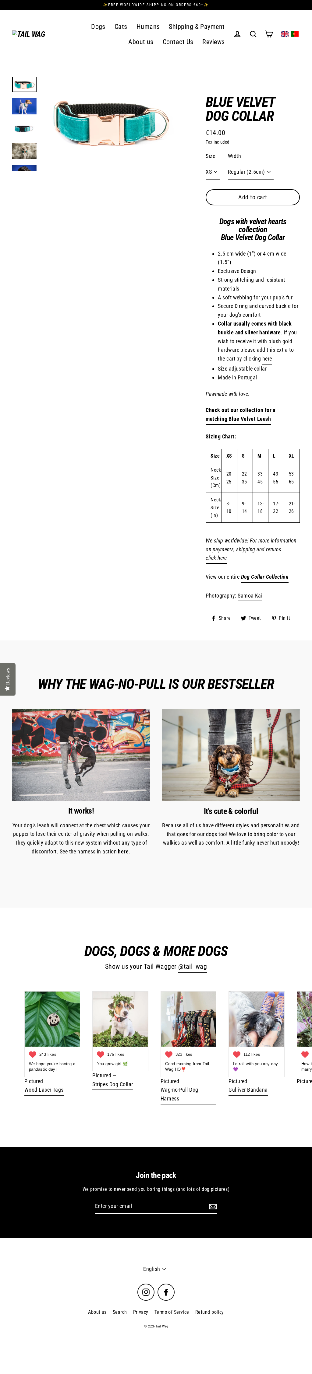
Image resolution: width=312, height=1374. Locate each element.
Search (120, 1312)
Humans (148, 26)
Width (234, 156)
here (267, 358)
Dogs (98, 26)
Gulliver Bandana (248, 1089)
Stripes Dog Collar (112, 1084)
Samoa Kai (250, 595)
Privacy (140, 1312)
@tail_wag (192, 966)
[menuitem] (285, 34)
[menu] (290, 34)
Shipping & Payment (197, 26)
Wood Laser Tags (44, 1089)
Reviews (213, 42)
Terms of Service (171, 1312)
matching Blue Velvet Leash (238, 419)
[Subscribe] (212, 1206)
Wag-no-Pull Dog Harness (179, 1094)
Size (210, 156)
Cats (121, 26)
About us (141, 42)
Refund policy (209, 1312)
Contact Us (178, 42)
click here (216, 558)
